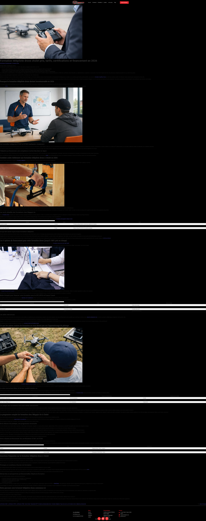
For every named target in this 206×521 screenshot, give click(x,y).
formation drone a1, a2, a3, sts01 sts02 (61, 243)
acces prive (110, 2)
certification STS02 (20, 504)
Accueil (89, 2)
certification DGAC (4, 504)
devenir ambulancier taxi (92, 317)
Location (105, 2)
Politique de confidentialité (108, 515)
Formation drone (15, 63)
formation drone (6, 214)
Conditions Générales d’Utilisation (109, 512)
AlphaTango (56, 483)
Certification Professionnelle (6, 63)
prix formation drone (71, 504)
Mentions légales (106, 513)
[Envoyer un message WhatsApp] (106, 518)
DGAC (47, 155)
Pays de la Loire (63, 504)
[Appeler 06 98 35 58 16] (99, 518)
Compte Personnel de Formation (7, 291)
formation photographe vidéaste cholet (64, 218)
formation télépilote (21, 160)
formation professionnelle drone (44, 504)
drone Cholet (27, 504)
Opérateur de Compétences (27, 297)
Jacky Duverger (203, 504)
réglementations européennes (20, 419)
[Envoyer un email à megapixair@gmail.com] (103, 518)
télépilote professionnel (81, 504)
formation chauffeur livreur (100, 77)
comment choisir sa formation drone (31, 323)
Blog (115, 2)
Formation (94, 2)
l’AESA (6, 86)
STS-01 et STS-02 (107, 238)
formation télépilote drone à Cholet (28, 384)
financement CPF (34, 504)
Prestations (100, 2)
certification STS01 (12, 504)
